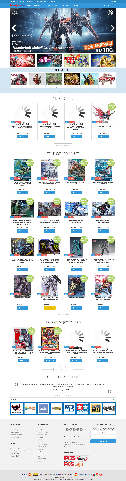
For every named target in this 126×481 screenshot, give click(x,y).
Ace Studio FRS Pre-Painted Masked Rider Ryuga (103, 127)
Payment (40, 439)
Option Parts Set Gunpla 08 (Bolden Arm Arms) (49, 183)
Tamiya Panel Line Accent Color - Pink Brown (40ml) (22, 127)
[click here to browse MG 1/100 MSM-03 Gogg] (76, 286)
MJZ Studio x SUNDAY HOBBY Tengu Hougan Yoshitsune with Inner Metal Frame (49, 260)
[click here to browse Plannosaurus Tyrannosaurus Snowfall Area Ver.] (102, 338)
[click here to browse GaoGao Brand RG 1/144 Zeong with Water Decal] (76, 114)
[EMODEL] (96, 408)
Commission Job (42, 435)
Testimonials (41, 451)
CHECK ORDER (75, 5)
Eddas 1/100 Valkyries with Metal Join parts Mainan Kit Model (22, 260)
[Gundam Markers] (43, 408)
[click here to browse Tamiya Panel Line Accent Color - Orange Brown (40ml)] (50, 114)
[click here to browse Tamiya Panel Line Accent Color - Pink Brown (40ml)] (23, 114)
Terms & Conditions (58, 477)
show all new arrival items (63, 145)
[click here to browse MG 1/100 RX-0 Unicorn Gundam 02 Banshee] (103, 286)
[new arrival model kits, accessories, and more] (22, 60)
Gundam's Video (42, 447)
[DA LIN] (109, 408)
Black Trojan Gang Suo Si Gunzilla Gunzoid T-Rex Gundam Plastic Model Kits (76, 352)
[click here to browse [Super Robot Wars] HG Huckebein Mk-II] (103, 209)
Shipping (39, 442)
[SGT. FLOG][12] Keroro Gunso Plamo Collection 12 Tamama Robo (23, 352)
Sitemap (39, 461)
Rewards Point (41, 459)
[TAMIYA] (69, 408)
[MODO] (30, 408)
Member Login (14, 430)
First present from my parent (72, 442)
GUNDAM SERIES (39, 5)
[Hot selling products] (49, 60)
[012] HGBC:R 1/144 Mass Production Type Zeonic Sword (22, 183)
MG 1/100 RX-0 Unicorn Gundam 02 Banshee (103, 298)
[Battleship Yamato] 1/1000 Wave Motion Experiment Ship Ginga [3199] (22, 222)
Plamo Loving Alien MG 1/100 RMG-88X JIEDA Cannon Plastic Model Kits (103, 260)
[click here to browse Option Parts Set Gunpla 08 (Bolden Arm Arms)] (49, 170)
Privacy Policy (69, 477)
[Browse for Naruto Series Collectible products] (89, 79)
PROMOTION (52, 5)
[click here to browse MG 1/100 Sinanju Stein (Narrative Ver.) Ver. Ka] (49, 286)
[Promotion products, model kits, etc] (76, 60)
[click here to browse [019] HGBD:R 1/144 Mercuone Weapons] (103, 170)
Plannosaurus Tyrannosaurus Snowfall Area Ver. (102, 352)
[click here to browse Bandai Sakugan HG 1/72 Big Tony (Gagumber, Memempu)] (49, 209)
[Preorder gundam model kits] (103, 60)
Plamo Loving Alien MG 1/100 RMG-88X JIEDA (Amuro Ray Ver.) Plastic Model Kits (76, 260)
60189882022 (16, 453)
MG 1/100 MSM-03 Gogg (76, 298)
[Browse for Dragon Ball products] (37, 79)
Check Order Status (16, 435)
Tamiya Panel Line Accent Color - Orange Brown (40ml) (49, 127)
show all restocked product (63, 369)
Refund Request (15, 437)
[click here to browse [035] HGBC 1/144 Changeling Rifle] (76, 170)
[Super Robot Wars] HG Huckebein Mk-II (103, 221)
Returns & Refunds (43, 444)
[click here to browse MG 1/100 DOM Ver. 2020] (22, 286)
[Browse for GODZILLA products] (107, 79)
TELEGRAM (14, 456)
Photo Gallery (41, 449)
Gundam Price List (42, 432)
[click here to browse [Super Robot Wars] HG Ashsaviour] (76, 209)
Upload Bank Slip (15, 432)
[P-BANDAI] (82, 408)
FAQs (38, 456)
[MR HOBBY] (56, 408)
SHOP (29, 5)
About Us (40, 430)
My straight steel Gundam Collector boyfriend (74, 445)
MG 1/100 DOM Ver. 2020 (22, 298)
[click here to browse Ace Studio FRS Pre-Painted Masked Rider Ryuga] (104, 114)
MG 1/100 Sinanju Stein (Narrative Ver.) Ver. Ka (49, 298)
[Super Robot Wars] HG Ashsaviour (76, 221)
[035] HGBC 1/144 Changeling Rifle (76, 183)
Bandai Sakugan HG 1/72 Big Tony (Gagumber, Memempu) (49, 221)
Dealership (40, 437)
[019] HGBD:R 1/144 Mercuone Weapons (103, 183)
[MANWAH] (17, 408)
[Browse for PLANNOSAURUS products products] (19, 79)
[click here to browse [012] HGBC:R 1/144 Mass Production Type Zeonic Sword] (22, 170)
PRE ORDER (63, 5)
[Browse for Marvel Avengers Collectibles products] (72, 79)
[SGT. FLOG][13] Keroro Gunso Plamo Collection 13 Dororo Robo (50, 352)
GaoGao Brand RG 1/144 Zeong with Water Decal (76, 127)
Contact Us (40, 454)
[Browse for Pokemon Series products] (54, 79)
